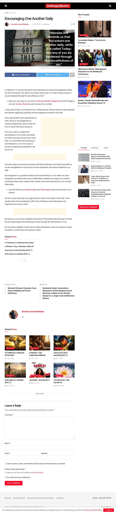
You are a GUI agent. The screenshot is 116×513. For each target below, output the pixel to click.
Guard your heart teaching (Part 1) (18, 250)
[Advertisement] (39, 84)
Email (7, 453)
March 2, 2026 (34, 383)
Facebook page (30, 190)
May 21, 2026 (59, 358)
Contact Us (59, 498)
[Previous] (21, 260)
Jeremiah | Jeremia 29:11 (39, 380)
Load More (40, 393)
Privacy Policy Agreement (15, 469)
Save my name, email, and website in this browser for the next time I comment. (36, 464)
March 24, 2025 (59, 385)
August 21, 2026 (84, 46)
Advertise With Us (19, 498)
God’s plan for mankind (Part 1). (17, 254)
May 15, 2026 (10, 385)
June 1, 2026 (10, 358)
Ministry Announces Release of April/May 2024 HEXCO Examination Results (101, 156)
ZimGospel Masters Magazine (48, 101)
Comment (9, 415)
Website (44, 453)
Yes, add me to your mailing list (18, 477)
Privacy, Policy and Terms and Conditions (40, 498)
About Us (8, 498)
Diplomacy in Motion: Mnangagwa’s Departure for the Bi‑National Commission (92, 71)
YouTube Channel (22, 104)
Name (8, 443)
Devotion (13, 13)
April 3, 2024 (36, 24)
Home (6, 13)
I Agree (109, 510)
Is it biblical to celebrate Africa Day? (19, 243)
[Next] (25, 260)
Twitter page (45, 190)
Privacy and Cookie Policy (93, 510)
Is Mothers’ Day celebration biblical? (19, 246)
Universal (84, 35)
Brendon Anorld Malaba (20, 24)
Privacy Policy (38, 472)
